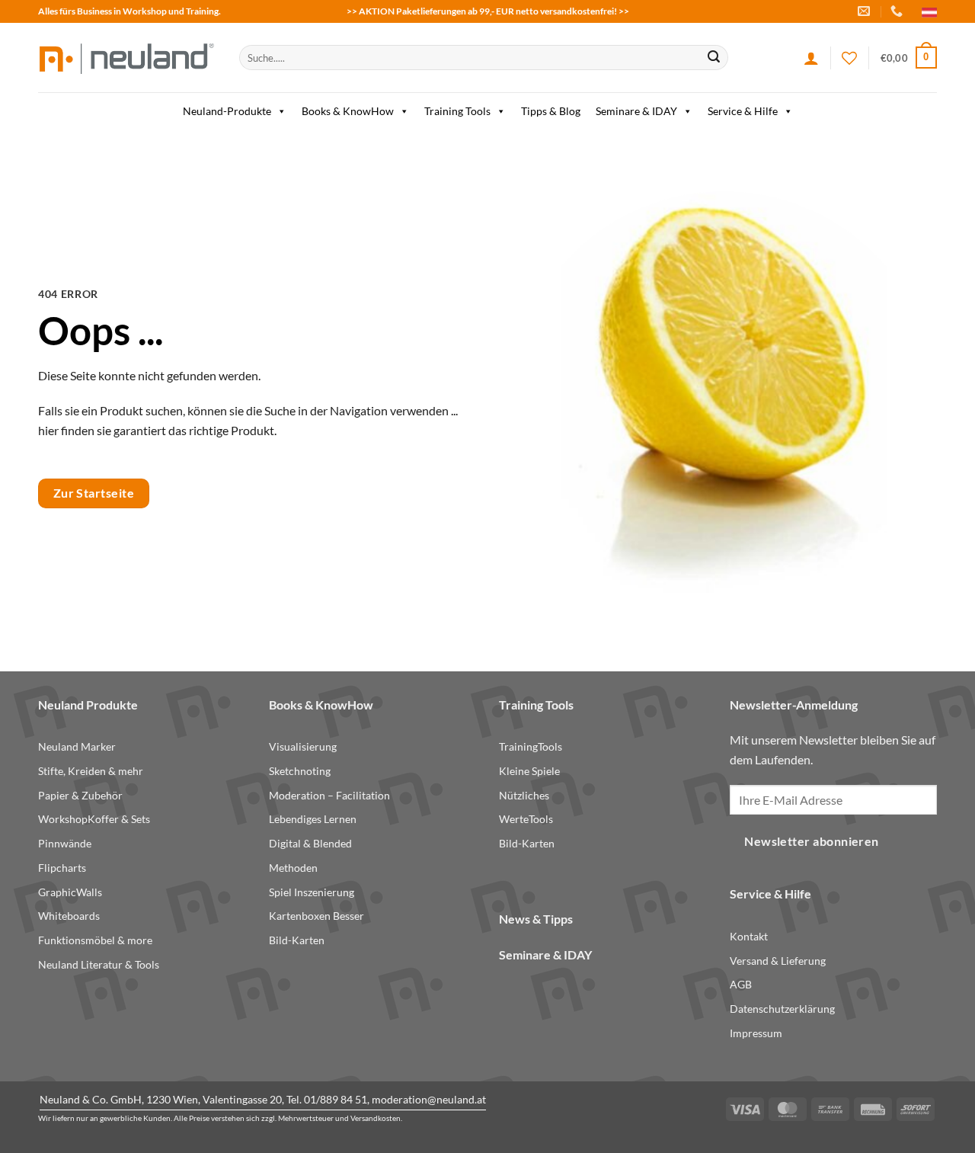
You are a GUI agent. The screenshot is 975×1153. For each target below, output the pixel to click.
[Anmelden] (811, 58)
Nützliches (524, 795)
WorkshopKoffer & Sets (94, 818)
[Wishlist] (849, 58)
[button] (909, 58)
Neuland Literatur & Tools (98, 964)
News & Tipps (536, 918)
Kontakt (749, 936)
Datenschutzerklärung (782, 1008)
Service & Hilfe (743, 110)
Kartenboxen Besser (316, 915)
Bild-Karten (296, 940)
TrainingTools (530, 746)
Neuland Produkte (88, 704)
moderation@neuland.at (429, 1099)
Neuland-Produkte (227, 110)
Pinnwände (64, 843)
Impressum (756, 1032)
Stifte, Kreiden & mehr (90, 770)
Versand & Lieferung (778, 960)
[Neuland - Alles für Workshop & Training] (127, 57)
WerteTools (526, 818)
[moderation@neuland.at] (866, 11)
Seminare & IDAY (636, 110)
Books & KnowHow (348, 110)
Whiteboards (69, 915)
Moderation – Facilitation (329, 795)
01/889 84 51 (335, 1099)
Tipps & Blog (550, 110)
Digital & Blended (310, 843)
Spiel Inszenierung (311, 892)
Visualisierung (303, 746)
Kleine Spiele (529, 770)
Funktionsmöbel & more (95, 940)
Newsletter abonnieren (811, 841)
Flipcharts (62, 867)
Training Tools (457, 110)
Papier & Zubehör (80, 795)
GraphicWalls (70, 892)
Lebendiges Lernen (312, 818)
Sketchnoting (300, 770)
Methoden (293, 867)
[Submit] (714, 58)
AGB (741, 984)
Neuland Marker (77, 746)
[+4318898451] (898, 11)
